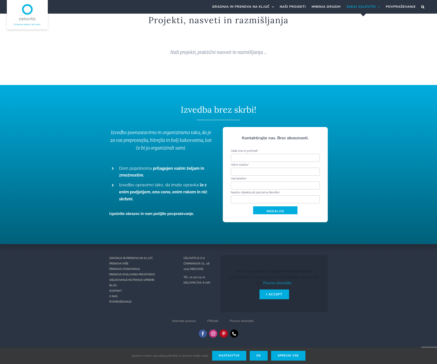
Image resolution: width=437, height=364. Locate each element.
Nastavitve (229, 356)
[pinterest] (224, 333)
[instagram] (213, 333)
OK (258, 356)
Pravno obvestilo (277, 283)
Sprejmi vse (288, 356)
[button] (422, 7)
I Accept (274, 294)
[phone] (234, 333)
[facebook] (203, 333)
